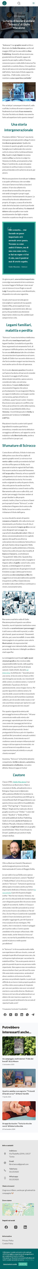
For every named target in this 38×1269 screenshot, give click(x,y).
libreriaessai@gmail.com (18, 1164)
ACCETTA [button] (23, 1264)
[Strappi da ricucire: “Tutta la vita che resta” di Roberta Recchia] (19, 1110)
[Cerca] (19, 3)
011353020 (14, 1172)
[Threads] (16, 1014)
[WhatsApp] (27, 1014)
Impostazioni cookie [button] (10, 1264)
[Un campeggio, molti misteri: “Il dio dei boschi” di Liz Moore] (19, 1045)
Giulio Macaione (19, 782)
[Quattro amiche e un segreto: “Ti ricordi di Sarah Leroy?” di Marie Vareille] (19, 1078)
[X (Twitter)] (11, 1014)
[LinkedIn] (22, 1014)
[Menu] (33, 3)
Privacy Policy (8, 1240)
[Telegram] (33, 1014)
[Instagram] (16, 1227)
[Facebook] (5, 1014)
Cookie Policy (7, 1243)
